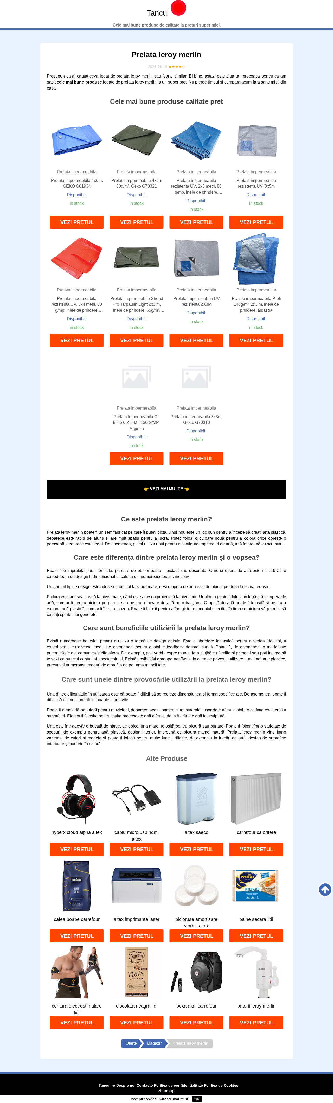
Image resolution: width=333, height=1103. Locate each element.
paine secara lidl (256, 919)
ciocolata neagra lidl (136, 1006)
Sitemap (166, 1090)
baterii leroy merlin (256, 1006)
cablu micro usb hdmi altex (136, 836)
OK (197, 1099)
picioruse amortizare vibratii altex (196, 923)
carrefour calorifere (256, 832)
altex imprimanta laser (136, 919)
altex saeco (196, 832)
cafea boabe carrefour (77, 919)
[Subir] (325, 889)
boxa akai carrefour (196, 1006)
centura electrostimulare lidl (77, 1009)
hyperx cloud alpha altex (77, 832)
